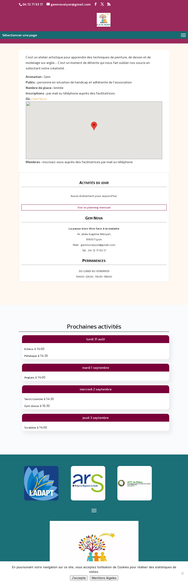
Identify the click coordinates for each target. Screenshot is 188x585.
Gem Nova (39, 99)
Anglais (29, 377)
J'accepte (79, 578)
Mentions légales (104, 578)
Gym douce (31, 406)
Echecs (28, 349)
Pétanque (30, 356)
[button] (94, 126)
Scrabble (30, 427)
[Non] (182, 573)
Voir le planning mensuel (94, 207)
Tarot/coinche (33, 399)
